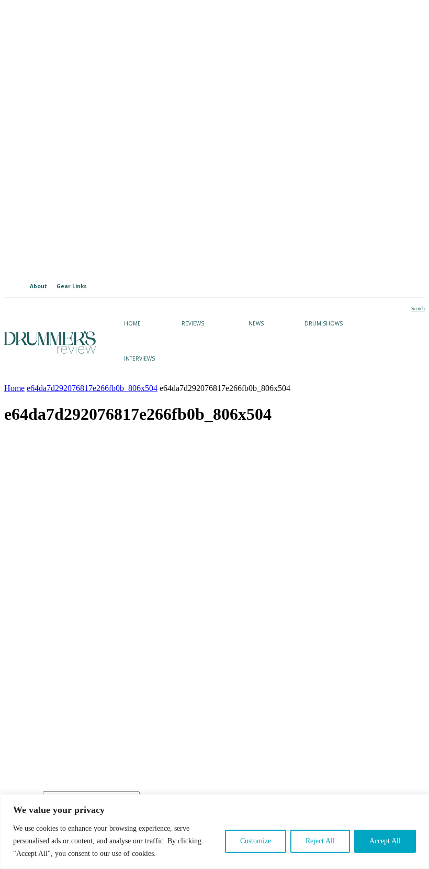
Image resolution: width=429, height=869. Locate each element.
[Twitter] (133, 723)
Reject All (320, 841)
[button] (409, 309)
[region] (214, 831)
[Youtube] (65, 723)
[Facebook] (99, 723)
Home (14, 388)
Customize (255, 841)
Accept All (385, 841)
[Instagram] (31, 723)
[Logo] (50, 342)
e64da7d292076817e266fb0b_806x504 (92, 388)
